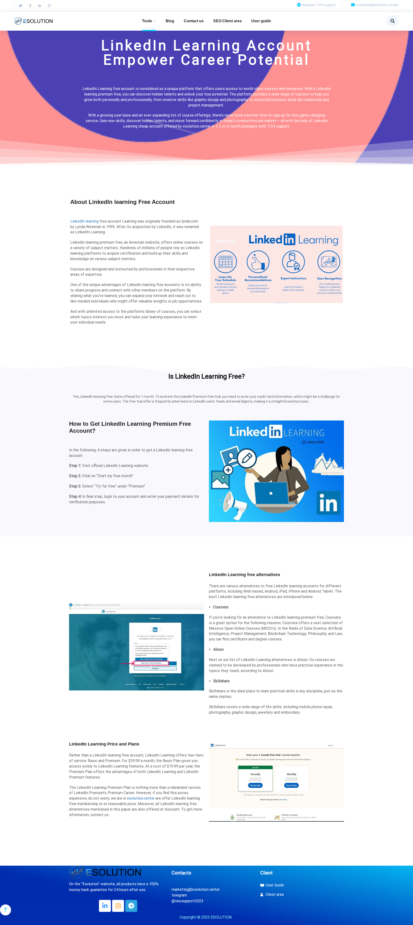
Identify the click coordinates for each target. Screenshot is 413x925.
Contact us (194, 21)
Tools (147, 21)
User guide (261, 21)
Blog (170, 21)
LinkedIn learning (84, 221)
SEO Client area (227, 21)
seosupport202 (188, 901)
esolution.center (141, 798)
